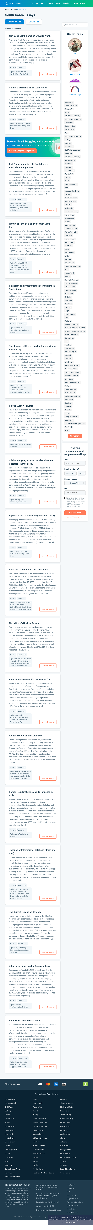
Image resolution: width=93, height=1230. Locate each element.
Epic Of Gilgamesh (71, 283)
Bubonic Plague (70, 352)
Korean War (69, 109)
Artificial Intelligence (40, 1138)
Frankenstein (65, 1111)
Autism (7, 1153)
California (68, 355)
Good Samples (65, 1173)
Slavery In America (71, 280)
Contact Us (71, 1185)
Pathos (67, 276)
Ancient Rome (70, 215)
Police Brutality (38, 1103)
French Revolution (71, 232)
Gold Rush (68, 403)
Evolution (68, 297)
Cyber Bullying (65, 1153)
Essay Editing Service (67, 1169)
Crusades (68, 307)
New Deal (68, 345)
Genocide (68, 205)
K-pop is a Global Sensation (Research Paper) (32, 515)
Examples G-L (10, 1130)
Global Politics (70, 126)
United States (75, 74)
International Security (72, 116)
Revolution (68, 153)
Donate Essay (72, 1209)
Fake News (36, 1142)
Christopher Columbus (73, 266)
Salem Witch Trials (71, 229)
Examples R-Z (65, 1130)
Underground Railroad (72, 396)
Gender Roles (9, 1119)
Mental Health (10, 1138)
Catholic (68, 222)
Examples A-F (65, 1126)
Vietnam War (69, 263)
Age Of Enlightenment (72, 382)
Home (7, 9)
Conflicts (68, 143)
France (67, 177)
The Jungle (68, 427)
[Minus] (66, 483)
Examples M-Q (38, 1130)
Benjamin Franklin (71, 369)
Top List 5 (36, 1165)
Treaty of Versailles (71, 417)
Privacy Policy (72, 1195)
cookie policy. (70, 1222)
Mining (67, 256)
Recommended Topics (68, 1157)
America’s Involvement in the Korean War (30, 679)
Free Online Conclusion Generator (44, 1173)
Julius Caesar (69, 218)
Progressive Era (70, 290)
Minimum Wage (65, 1122)
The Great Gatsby (66, 1103)
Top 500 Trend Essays (12, 1177)
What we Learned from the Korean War (28, 569)
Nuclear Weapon (70, 201)
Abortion (63, 1138)
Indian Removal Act (71, 335)
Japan (67, 112)
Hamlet (35, 1111)
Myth (66, 341)
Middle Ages (69, 362)
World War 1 (69, 174)
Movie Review (65, 1134)
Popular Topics (38, 1169)
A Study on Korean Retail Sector (25, 1020)
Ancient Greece (70, 239)
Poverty (35, 1115)
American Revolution (40, 1122)
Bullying (8, 1111)
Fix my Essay (9, 1173)
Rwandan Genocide (71, 376)
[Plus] (83, 483)
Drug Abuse (9, 1157)
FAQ (68, 1192)
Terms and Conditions (75, 1202)
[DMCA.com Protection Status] (85, 1084)
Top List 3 (63, 1161)
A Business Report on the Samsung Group (30, 966)
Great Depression (71, 198)
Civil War (8, 1115)
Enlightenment (70, 314)
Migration (68, 406)
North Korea (69, 102)
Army (67, 188)
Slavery (7, 1122)
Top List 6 (63, 1165)
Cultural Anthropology (72, 372)
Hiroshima (68, 300)
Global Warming (10, 1099)
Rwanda (68, 410)
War (75, 54)
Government (69, 123)
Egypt (67, 311)
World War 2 (69, 146)
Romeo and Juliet (11, 1103)
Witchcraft (68, 164)
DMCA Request (72, 1212)
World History (69, 170)
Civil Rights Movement (72, 150)
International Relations (73, 119)
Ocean (67, 249)
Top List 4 (8, 1165)
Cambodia (68, 359)
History (13, 9)
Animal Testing (65, 1115)
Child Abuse (9, 1107)
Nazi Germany (70, 160)
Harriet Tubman (70, 389)
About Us (70, 1188)
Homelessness (10, 1126)
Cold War (68, 194)
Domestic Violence (39, 1146)
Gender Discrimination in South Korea (28, 87)
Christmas (68, 304)
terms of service (72, 501)
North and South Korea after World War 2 (29, 36)
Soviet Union (69, 208)
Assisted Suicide (38, 1150)
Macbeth (63, 1099)
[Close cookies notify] (90, 1220)
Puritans (68, 321)
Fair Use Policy (72, 1205)
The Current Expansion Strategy (25, 912)
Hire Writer (79, 3)
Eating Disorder (65, 1150)
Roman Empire (70, 225)
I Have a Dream (70, 287)
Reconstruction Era (71, 324)
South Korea (69, 379)
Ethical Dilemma (10, 1142)
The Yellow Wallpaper (40, 1126)
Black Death (69, 294)
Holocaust (68, 167)
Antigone (63, 1142)
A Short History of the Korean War (26, 735)
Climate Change (38, 1134)
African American (71, 184)
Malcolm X (68, 235)
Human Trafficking (66, 1119)
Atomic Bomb (69, 273)
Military (67, 140)
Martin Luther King (71, 211)
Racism (35, 1099)
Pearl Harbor (69, 253)
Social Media (9, 1134)
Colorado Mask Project (13, 1169)
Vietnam (68, 259)
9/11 (66, 270)
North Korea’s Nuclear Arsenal (24, 623)
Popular (35, 1157)
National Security (71, 105)
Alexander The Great (72, 365)
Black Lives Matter (66, 1107)
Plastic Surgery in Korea (21, 405)
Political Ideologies (75, 95)
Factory (67, 386)
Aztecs (67, 430)
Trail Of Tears (69, 348)
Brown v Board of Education (75, 328)
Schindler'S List (70, 393)
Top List (8, 1161)
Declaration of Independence (75, 331)
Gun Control (64, 1146)
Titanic (67, 413)
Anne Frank (69, 400)
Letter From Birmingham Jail (75, 423)
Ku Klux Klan (69, 338)
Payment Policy (72, 1199)
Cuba (67, 317)
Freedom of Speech (39, 1119)
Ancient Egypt (70, 242)
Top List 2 (36, 1161)
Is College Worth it (39, 1153)
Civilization (68, 246)
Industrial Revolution (72, 191)
